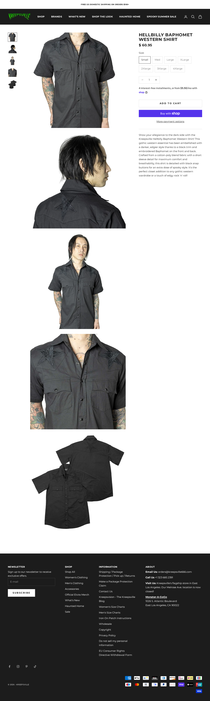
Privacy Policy (107, 635)
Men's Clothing (74, 583)
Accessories (72, 588)
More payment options (170, 121)
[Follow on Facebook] (9, 666)
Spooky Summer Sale (161, 16)
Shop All (70, 571)
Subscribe (21, 592)
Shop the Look (102, 16)
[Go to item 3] (12, 60)
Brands (56, 16)
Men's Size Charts (109, 612)
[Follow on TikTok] (35, 666)
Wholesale (105, 623)
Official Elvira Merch (77, 594)
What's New (77, 16)
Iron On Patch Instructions (115, 618)
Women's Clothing (76, 577)
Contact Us (105, 591)
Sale (67, 611)
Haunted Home (129, 16)
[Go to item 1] (12, 37)
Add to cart (170, 103)
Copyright (105, 629)
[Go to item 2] (12, 49)
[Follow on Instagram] (18, 666)
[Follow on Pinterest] (26, 666)
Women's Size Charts (112, 606)
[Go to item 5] (12, 84)
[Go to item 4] (12, 72)
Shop (41, 16)
